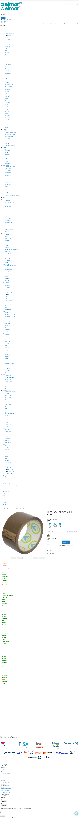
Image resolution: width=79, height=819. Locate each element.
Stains (6, 402)
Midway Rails (7, 102)
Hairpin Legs (7, 341)
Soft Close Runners (9, 379)
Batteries (7, 216)
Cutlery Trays (7, 96)
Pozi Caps (7, 247)
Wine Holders (7, 117)
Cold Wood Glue (10, 43)
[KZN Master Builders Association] (55, 748)
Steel (8, 294)
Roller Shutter (8, 488)
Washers (7, 262)
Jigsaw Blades (10, 469)
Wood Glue (9, 31)
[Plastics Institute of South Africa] (23, 748)
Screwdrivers (7, 460)
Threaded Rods (8, 258)
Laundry (6, 77)
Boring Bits (9, 467)
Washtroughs (7, 438)
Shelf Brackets (8, 417)
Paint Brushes (8, 404)
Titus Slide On (8, 325)
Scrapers (7, 406)
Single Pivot (7, 323)
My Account (45, 23)
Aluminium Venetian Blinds (10, 132)
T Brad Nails (7, 368)
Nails (6, 367)
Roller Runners (8, 384)
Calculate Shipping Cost (72, 531)
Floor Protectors (8, 360)
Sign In (56, 23)
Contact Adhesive (11, 33)
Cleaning (7, 119)
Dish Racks (7, 98)
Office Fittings (8, 486)
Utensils (6, 113)
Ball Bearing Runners (9, 377)
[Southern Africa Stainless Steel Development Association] (71, 745)
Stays (6, 273)
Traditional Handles (9, 302)
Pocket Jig (7, 458)
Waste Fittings (8, 442)
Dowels (6, 236)
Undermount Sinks (9, 435)
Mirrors (6, 127)
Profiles (6, 78)
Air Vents (7, 91)
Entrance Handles (8, 182)
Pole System (7, 106)
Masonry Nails (8, 242)
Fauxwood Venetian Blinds (10, 136)
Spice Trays (7, 109)
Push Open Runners (9, 381)
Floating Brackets (8, 418)
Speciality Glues (8, 54)
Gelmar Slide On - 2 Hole (10, 314)
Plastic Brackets (8, 172)
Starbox (6, 386)
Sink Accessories (8, 440)
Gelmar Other (8, 320)
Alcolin (6, 37)
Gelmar (6, 30)
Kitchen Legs (7, 343)
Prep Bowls (7, 436)
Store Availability (5, 558)
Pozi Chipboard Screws (9, 245)
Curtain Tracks (8, 143)
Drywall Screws (8, 238)
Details (13, 558)
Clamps (6, 426)
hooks (6, 188)
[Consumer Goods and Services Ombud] (8, 745)
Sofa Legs (7, 352)
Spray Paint (7, 399)
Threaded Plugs (8, 163)
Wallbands (7, 420)
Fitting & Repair (8, 331)
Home (2, 508)
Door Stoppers (8, 180)
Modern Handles (8, 300)
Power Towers (8, 227)
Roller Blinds (7, 138)
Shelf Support (8, 271)
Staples (6, 372)
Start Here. (9, 19)
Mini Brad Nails (8, 365)
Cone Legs (7, 339)
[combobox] (70, 4)
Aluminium (9, 290)
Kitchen (6, 478)
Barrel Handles (8, 289)
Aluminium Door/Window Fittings (12, 195)
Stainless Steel (10, 292)
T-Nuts (6, 161)
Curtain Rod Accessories (10, 141)
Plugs (6, 156)
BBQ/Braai (7, 93)
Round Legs (7, 350)
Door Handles (8, 179)
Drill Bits (9, 464)
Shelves (6, 415)
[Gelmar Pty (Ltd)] (10, 6)
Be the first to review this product (54, 517)
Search (20, 2)
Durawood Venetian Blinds (10, 134)
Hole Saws (9, 473)
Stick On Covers (8, 251)
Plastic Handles (8, 305)
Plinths (6, 104)
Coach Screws (8, 253)
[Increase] (48, 544)
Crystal (6, 296)
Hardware (7, 358)
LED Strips (7, 224)
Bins (6, 94)
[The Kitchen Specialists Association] (39, 748)
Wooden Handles (8, 303)
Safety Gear (7, 454)
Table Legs (7, 356)
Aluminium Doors (8, 75)
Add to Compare (69, 545)
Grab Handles (8, 64)
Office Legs (7, 345)
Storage (6, 120)
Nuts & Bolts (7, 243)
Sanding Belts (8, 395)
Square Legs (7, 354)
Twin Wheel (7, 159)
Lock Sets (7, 190)
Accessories (7, 60)
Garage (6, 422)
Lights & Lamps (8, 226)
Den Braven (7, 46)
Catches (6, 177)
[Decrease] (48, 541)
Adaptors (7, 214)
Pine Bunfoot (7, 347)
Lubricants (7, 52)
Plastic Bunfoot (8, 349)
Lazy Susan (7, 100)
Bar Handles (7, 287)
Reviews (19, 558)
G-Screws (7, 240)
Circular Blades (10, 471)
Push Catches (7, 329)
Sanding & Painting (7, 508)
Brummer (7, 48)
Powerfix (6, 50)
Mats (6, 66)
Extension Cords (8, 222)
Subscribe (4, 801)
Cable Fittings (8, 218)
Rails (6, 80)
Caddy (6, 62)
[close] (1, 0)
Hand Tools (7, 449)
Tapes (6, 408)
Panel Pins (7, 370)
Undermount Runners (9, 383)
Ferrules (6, 152)
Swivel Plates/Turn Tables (10, 274)
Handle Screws (8, 309)
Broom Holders (8, 424)
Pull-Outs (7, 107)
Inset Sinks (7, 433)
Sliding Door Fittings (9, 84)
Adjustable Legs (8, 336)
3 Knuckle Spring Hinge (10, 321)
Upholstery (7, 278)
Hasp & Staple (8, 184)
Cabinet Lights (8, 220)
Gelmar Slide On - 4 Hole (10, 316)
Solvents (6, 401)
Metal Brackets (8, 170)
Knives (6, 451)
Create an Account (71, 23)
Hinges (6, 186)
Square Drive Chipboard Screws (11, 249)
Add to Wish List (62, 545)
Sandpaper (7, 393)
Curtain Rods (7, 140)
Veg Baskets (7, 115)
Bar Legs (6, 337)
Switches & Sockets (9, 229)
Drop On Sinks (8, 431)
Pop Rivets (7, 255)
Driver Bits (9, 465)
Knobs (6, 298)
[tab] (5, 558)
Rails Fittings (7, 82)
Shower (6, 68)
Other (6, 388)
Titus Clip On (7, 327)
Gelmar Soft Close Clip (9, 318)
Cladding (7, 125)
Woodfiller (9, 39)
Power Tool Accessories (9, 462)
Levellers (7, 154)
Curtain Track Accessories (10, 145)
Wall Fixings (7, 260)
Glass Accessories (8, 269)
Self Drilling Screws (9, 256)
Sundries (9, 35)
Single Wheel (7, 158)
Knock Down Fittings (9, 168)
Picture (6, 276)
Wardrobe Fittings (8, 86)
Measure (7, 452)
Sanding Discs (8, 397)
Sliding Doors (7, 192)
